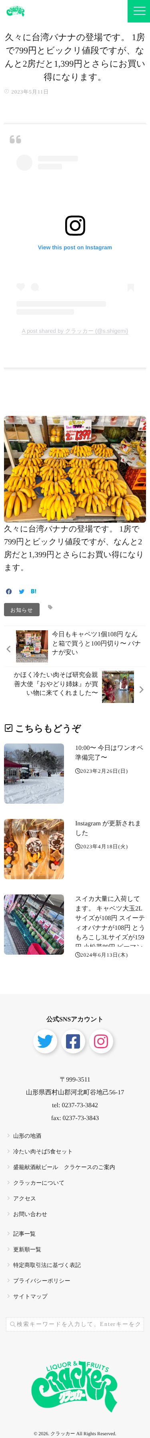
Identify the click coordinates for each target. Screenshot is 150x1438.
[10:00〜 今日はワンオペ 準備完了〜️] (34, 773)
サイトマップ (30, 1297)
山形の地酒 (27, 1136)
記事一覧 (24, 1234)
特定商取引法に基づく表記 (47, 1266)
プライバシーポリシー (41, 1281)
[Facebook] (9, 592)
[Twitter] (21, 592)
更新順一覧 (27, 1250)
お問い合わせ (30, 1215)
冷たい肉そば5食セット (43, 1152)
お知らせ (21, 609)
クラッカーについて (39, 1183)
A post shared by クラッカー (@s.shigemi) (75, 331)
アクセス (24, 1199)
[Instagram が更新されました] (34, 849)
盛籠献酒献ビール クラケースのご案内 (64, 1168)
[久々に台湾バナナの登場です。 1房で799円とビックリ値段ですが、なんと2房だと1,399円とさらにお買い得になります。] (75, 517)
